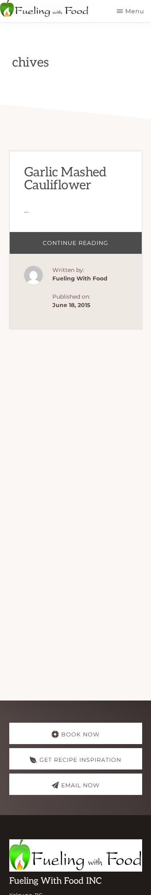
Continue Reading (92, 246)
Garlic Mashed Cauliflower (65, 179)
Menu (134, 11)
